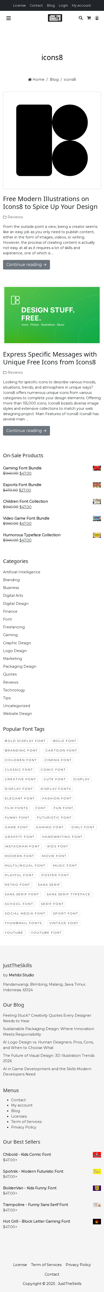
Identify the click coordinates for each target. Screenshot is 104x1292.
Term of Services (26, 1121)
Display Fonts (56, 789)
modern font (19, 856)
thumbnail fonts (23, 923)
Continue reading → (26, 264)
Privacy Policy (23, 1127)
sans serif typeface (69, 894)
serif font (52, 904)
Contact (36, 5)
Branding (11, 580)
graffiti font (20, 837)
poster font (55, 875)
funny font (17, 817)
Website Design (17, 713)
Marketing (12, 658)
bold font (64, 741)
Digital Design (16, 603)
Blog (51, 5)
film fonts (16, 808)
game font (16, 827)
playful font (19, 875)
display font (19, 789)
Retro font (17, 884)
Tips (7, 698)
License (19, 5)
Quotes (10, 674)
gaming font (50, 827)
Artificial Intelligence (21, 572)
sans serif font (22, 894)
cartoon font (61, 750)
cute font (55, 779)
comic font (53, 769)
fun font (63, 808)
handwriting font (62, 837)
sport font (65, 913)
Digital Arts (13, 595)
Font (7, 619)
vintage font (64, 923)
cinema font (58, 760)
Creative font (20, 779)
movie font (54, 856)
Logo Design (15, 651)
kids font (57, 846)
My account (81, 5)
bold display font (25, 741)
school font (19, 904)
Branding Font (21, 750)
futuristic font (54, 817)
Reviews (15, 217)
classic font (19, 769)
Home (38, 79)
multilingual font (25, 865)
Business (11, 587)
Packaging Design (19, 666)
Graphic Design (17, 643)
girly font (83, 827)
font (41, 808)
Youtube (14, 932)
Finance (10, 611)
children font (21, 760)
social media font (25, 913)
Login (63, 5)
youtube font (46, 932)
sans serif (49, 884)
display (81, 779)
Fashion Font (57, 798)
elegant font (20, 798)
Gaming (10, 635)
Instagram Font (22, 846)
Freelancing (14, 627)
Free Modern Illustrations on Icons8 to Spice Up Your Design (50, 202)
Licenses (19, 1116)
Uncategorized (16, 706)
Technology (14, 690)
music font (65, 865)
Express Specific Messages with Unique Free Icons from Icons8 (50, 358)
